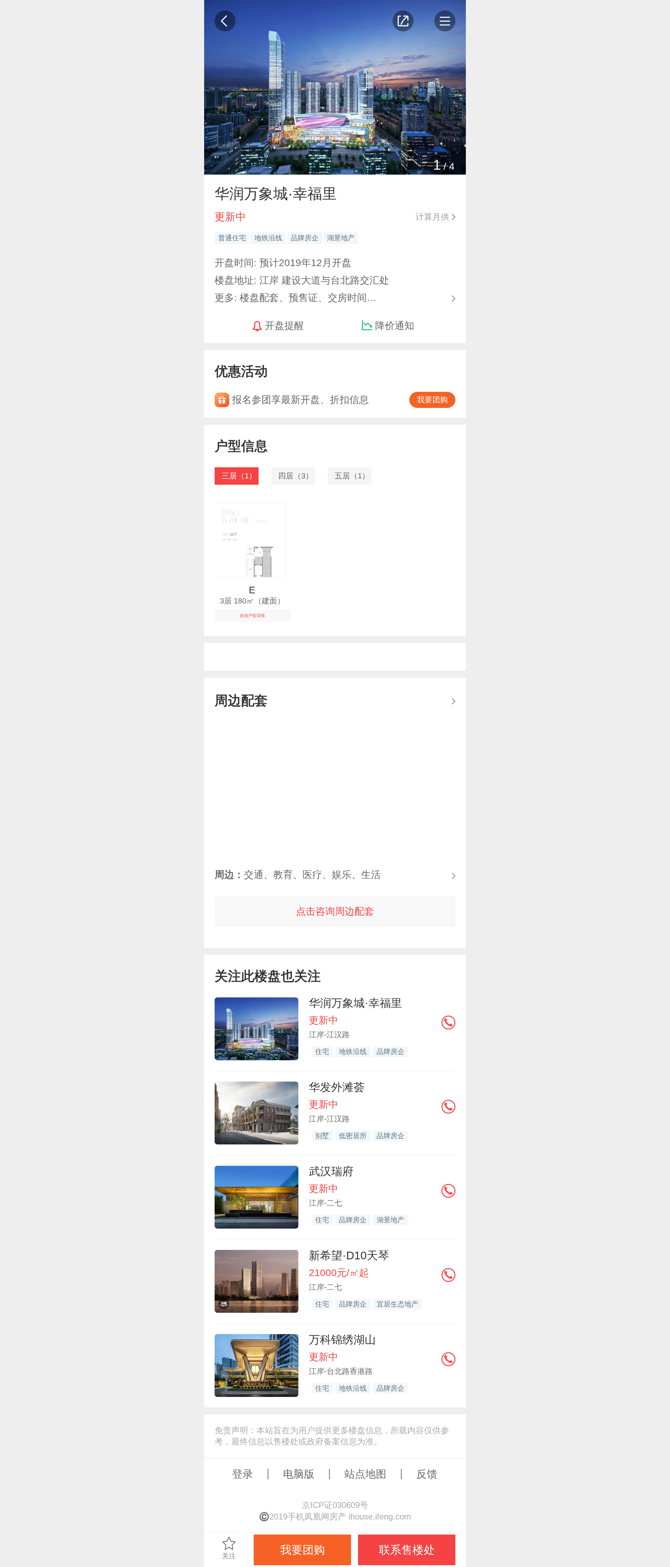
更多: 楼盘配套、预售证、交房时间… (296, 297)
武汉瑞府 (331, 1171)
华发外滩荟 (337, 1087)
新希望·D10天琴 (349, 1255)
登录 (242, 1474)
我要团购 (432, 399)
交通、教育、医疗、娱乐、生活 (298, 874)
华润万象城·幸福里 (355, 1003)
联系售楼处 (407, 1550)
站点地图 (365, 1474)
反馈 (426, 1474)
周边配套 (241, 700)
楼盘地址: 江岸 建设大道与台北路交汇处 (302, 280)
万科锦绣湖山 (342, 1339)
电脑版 (298, 1474)
